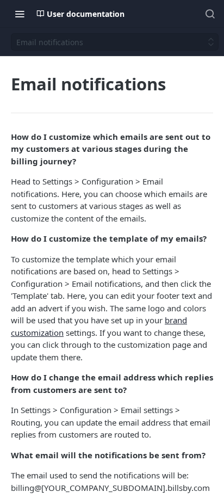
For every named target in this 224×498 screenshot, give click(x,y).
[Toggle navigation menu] (19, 13)
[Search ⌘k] (210, 13)
